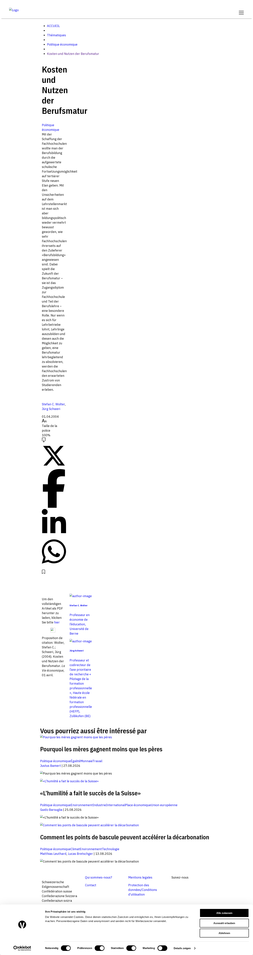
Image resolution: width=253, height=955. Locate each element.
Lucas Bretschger (80, 854)
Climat (75, 849)
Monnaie (86, 761)
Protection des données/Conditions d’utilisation (142, 889)
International (115, 805)
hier (57, 622)
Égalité (75, 761)
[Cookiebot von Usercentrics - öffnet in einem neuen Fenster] (22, 948)
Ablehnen (224, 933)
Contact (90, 885)
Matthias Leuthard (53, 854)
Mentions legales (140, 877)
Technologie (110, 849)
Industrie (99, 805)
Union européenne (164, 805)
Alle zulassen (224, 913)
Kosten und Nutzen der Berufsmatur (73, 54)
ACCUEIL (53, 26)
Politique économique (62, 44)
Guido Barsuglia (51, 810)
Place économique (138, 805)
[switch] (99, 948)
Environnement (82, 805)
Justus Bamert (50, 766)
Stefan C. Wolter (53, 404)
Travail (97, 761)
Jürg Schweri (51, 409)
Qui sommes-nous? (98, 877)
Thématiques (56, 35)
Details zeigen (182, 948)
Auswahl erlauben (224, 923)
